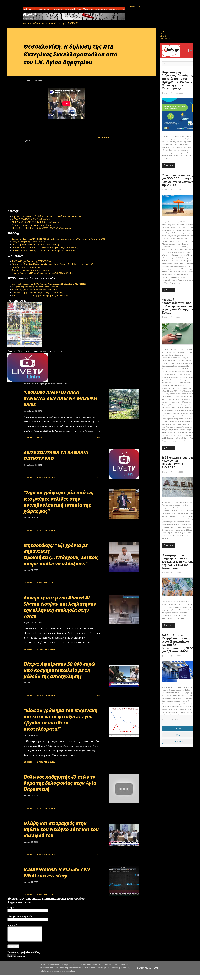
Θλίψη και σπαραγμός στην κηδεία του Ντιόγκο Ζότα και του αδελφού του (61, 829)
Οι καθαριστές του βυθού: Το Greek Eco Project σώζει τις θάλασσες (45, 247)
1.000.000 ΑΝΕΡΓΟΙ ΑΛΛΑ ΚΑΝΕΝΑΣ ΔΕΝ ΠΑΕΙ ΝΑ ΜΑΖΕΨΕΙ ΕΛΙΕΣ (60, 398)
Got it (157, 967)
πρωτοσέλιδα (21, 349)
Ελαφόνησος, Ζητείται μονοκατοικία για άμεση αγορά (37, 286)
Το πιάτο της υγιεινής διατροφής (27, 267)
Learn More (144, 967)
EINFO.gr (164, 36)
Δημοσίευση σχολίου (46, 478)
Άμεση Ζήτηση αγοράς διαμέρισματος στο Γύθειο (35, 289)
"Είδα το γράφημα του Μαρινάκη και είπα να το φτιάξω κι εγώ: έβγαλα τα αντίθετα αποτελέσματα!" (61, 719)
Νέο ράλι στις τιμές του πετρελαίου (28, 241)
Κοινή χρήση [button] (103, 137)
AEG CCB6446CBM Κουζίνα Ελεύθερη (31, 219)
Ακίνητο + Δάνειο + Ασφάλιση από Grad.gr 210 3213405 (50, 23)
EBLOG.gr (30, 14)
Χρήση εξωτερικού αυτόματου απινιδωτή (31, 269)
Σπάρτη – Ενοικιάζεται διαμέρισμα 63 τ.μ (31, 224)
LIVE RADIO (165, 38)
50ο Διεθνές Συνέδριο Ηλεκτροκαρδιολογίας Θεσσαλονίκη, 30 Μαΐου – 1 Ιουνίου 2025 (53, 264)
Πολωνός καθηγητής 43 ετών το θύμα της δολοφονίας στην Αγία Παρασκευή (60, 783)
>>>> (98, 437)
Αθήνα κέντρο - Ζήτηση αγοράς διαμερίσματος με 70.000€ (40, 295)
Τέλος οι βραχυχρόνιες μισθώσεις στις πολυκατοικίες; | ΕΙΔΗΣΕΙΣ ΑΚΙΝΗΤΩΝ (49, 283)
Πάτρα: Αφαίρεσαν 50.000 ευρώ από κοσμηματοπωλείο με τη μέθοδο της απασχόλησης (59, 670)
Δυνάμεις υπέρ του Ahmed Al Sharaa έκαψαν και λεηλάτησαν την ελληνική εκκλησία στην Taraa (58, 238)
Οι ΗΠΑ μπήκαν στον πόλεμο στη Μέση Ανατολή (35, 244)
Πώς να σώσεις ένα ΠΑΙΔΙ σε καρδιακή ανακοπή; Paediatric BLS (43, 272)
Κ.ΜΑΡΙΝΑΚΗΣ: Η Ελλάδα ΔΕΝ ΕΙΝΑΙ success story (57, 872)
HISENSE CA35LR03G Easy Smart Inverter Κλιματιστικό (41, 227)
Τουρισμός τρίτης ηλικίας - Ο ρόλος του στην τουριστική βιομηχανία (44, 250)
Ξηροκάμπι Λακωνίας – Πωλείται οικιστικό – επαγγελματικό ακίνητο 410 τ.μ (48, 216)
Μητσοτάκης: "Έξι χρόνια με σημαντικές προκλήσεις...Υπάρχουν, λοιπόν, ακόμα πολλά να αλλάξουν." (61, 554)
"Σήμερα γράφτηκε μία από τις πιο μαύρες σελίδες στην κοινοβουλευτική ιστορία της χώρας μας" (58, 501)
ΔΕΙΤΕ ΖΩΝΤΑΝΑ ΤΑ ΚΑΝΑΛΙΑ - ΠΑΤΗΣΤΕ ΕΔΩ (57, 455)
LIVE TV (163, 33)
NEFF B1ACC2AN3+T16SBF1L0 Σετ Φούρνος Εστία (37, 222)
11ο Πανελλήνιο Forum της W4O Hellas (31, 261)
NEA (162, 31)
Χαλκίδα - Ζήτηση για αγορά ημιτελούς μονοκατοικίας (37, 292)
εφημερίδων (30, 349)
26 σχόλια (41, 437)
